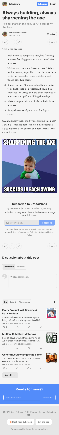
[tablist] (14, 267)
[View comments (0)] (12, 42)
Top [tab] (5, 302)
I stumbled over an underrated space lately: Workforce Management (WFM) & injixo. (22, 318)
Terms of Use (43, 229)
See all (8, 375)
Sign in (53, 4)
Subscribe (42, 4)
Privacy (33, 412)
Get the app (43, 422)
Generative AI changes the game (22, 354)
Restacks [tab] (21, 266)
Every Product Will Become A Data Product (19, 312)
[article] (29, 318)
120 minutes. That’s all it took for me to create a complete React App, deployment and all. (21, 360)
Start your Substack (22, 422)
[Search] (54, 302)
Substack (15, 429)
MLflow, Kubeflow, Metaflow (19, 334)
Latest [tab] (13, 302)
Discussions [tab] (24, 302)
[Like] (5, 42)
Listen (53, 34)
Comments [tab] (9, 266)
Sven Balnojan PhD (17, 33)
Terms (42, 412)
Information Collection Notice (31, 232)
